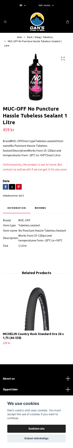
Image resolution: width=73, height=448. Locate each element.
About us (9, 378)
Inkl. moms (45, 5)
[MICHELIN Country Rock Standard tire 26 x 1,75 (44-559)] (36, 307)
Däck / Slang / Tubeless (40, 37)
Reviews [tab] (40, 207)
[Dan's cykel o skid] (37, 21)
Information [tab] (16, 207)
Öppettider (10, 389)
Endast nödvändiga (36, 438)
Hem (19, 37)
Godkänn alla (36, 428)
